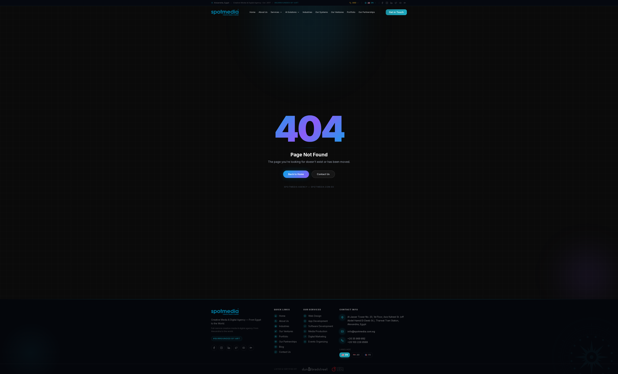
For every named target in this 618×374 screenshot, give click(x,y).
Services (275, 12)
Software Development (320, 326)
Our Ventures (337, 12)
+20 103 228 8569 (357, 342)
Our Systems (321, 12)
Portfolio (351, 12)
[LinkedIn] (391, 3)
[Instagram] (387, 3)
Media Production (317, 331)
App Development (318, 321)
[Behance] (405, 3)
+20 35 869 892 (356, 338)
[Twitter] (396, 3)
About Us (263, 12)
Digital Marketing (317, 336)
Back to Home (296, 174)
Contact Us (323, 174)
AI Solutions (291, 12)
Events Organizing (318, 341)
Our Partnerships (367, 12)
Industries (307, 12)
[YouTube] (400, 3)
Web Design (314, 315)
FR (368, 354)
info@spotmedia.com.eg (361, 331)
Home (252, 12)
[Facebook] (382, 3)
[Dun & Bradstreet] (315, 369)
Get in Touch (396, 12)
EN (344, 354)
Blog (281, 346)
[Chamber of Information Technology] (337, 369)
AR (356, 354)
